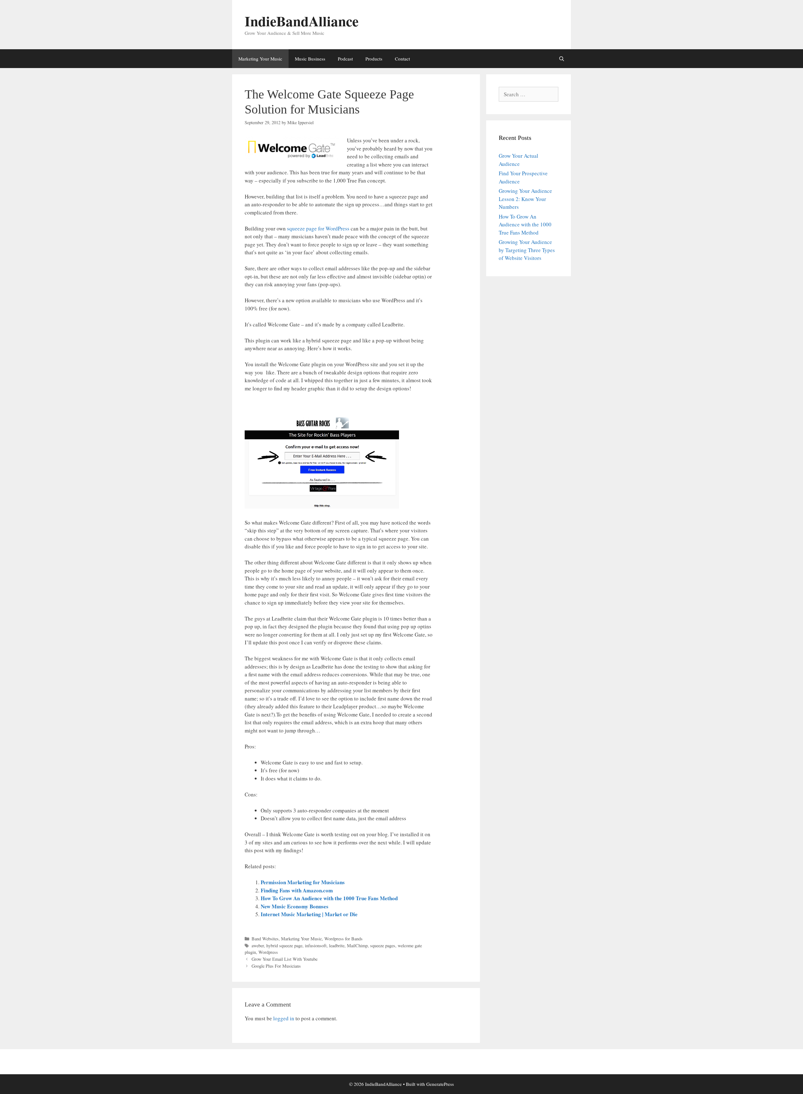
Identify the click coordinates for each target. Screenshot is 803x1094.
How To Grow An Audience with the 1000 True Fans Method (329, 898)
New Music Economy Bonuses (294, 906)
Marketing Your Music (260, 58)
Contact (402, 58)
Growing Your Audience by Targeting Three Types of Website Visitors (527, 250)
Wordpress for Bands (343, 939)
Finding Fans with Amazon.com (297, 890)
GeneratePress (440, 1084)
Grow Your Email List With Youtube (284, 959)
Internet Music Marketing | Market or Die (309, 914)
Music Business (310, 58)
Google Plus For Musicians (276, 966)
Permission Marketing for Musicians (303, 882)
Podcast (345, 58)
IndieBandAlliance (302, 21)
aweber (258, 946)
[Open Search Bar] (561, 58)
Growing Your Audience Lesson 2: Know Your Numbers (525, 198)
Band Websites (265, 939)
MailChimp (357, 946)
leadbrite (336, 946)
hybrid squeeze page (284, 946)
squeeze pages (382, 946)
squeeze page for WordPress (318, 228)
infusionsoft (316, 946)
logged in (283, 1018)
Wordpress (268, 952)
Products (373, 58)
